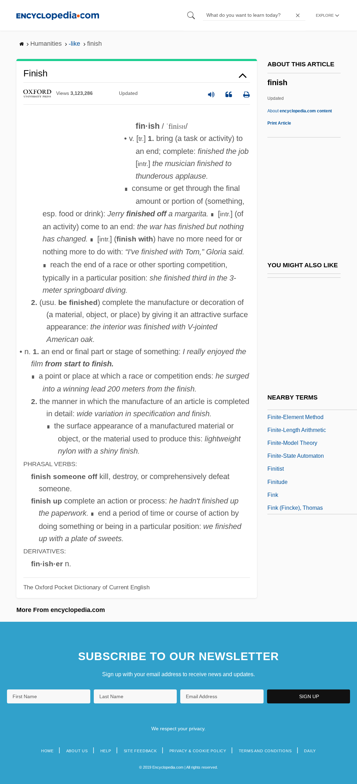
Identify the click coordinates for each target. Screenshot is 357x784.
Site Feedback (140, 751)
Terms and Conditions (265, 751)
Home (47, 751)
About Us (77, 751)
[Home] (57, 15)
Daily (310, 751)
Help (105, 751)
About (299, 111)
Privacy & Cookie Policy (197, 751)
